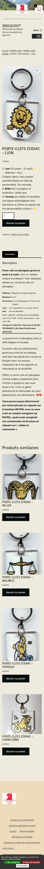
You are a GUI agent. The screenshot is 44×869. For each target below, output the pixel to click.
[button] (37, 70)
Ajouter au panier (15, 223)
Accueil (5, 51)
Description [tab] (10, 254)
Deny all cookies (32, 862)
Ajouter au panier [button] (15, 517)
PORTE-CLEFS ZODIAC (20, 234)
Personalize (22, 866)
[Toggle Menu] (38, 36)
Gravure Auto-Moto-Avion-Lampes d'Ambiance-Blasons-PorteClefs (11, 25)
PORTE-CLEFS (16, 51)
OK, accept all (13, 862)
